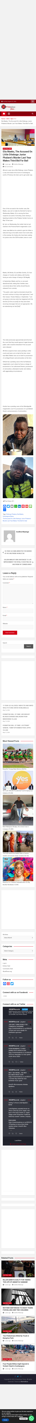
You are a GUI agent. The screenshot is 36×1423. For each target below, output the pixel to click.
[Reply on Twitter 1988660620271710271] (9, 1092)
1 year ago (8, 164)
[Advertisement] (18, 18)
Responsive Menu (33, 101)
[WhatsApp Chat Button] (31, 1418)
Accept (5, 1420)
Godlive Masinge (18, 164)
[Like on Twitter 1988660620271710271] (17, 1092)
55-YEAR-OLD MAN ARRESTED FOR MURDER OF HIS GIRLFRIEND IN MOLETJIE (18, 552)
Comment (6, 583)
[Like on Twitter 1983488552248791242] (17, 1133)
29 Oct (29, 1100)
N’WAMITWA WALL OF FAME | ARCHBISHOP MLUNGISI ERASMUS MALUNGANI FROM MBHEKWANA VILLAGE (16, 716)
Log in (4, 963)
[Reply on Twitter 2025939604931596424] (9, 1038)
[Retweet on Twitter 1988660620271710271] (13, 1092)
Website (5, 623)
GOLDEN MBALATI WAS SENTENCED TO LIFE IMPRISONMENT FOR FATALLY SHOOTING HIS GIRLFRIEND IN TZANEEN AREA (17, 562)
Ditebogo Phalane (11, 514)
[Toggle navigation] (8, 113)
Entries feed (6, 966)
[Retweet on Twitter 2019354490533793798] (13, 1062)
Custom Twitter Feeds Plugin (18, 1144)
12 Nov (29, 1070)
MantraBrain (24, 1381)
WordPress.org (7, 971)
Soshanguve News (8, 516)
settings (20, 1416)
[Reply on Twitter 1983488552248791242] (9, 1133)
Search (5, 643)
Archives (5, 934)
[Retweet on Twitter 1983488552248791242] (13, 1133)
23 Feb (29, 1022)
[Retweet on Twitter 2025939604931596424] (13, 1038)
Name (5, 607)
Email (5, 615)
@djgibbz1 (23, 1022)
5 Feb (29, 1046)
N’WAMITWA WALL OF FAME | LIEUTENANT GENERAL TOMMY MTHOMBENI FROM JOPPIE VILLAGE (17, 728)
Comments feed (8, 969)
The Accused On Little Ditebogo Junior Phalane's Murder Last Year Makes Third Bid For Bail (17, 520)
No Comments (9, 166)
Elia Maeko (20, 514)
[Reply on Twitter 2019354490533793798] (9, 1062)
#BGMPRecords (14, 1022)
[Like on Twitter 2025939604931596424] (17, 1038)
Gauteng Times (7, 148)
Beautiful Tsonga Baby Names (12, 769)
